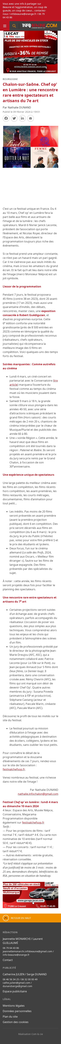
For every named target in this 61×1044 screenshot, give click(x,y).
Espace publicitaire (15, 991)
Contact (8, 960)
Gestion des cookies (15, 1022)
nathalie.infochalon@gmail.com (38, 794)
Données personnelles (17, 1011)
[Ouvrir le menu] (4, 26)
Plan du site (10, 1016)
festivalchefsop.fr (14, 769)
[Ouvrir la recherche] (14, 26)
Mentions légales (14, 1006)
